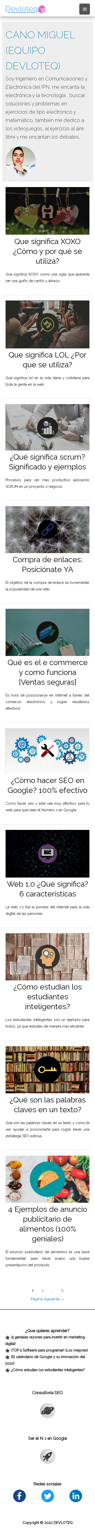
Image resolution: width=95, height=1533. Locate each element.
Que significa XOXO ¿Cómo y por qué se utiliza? (47, 251)
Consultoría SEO (47, 1392)
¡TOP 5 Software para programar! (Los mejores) (49, 1350)
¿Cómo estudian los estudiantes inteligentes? (47, 996)
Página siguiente (47, 1299)
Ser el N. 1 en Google (47, 1438)
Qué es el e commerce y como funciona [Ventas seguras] (48, 672)
